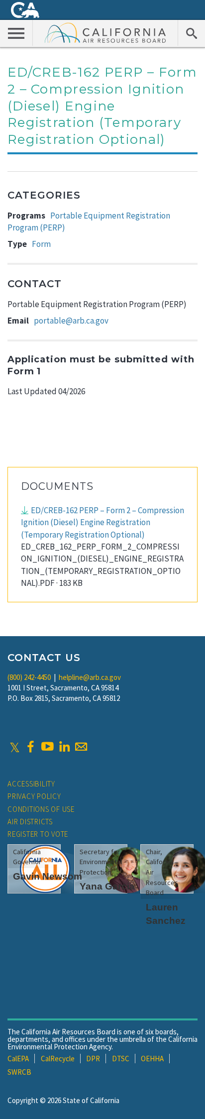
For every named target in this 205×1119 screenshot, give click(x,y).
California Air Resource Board (105, 32)
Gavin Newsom (47, 876)
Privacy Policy (34, 796)
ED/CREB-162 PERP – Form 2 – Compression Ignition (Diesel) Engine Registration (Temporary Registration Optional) (102, 522)
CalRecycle (58, 1058)
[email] (81, 746)
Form (41, 243)
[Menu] (16, 33)
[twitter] (14, 746)
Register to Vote (37, 834)
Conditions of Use (41, 809)
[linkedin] (64, 746)
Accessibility (31, 783)
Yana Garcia (107, 886)
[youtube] (47, 746)
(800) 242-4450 (29, 677)
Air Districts (30, 821)
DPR (93, 1058)
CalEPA (18, 1058)
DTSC (120, 1058)
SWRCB (19, 1072)
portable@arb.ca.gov (71, 320)
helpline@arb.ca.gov (90, 677)
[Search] (191, 33)
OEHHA (152, 1058)
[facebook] (30, 746)
